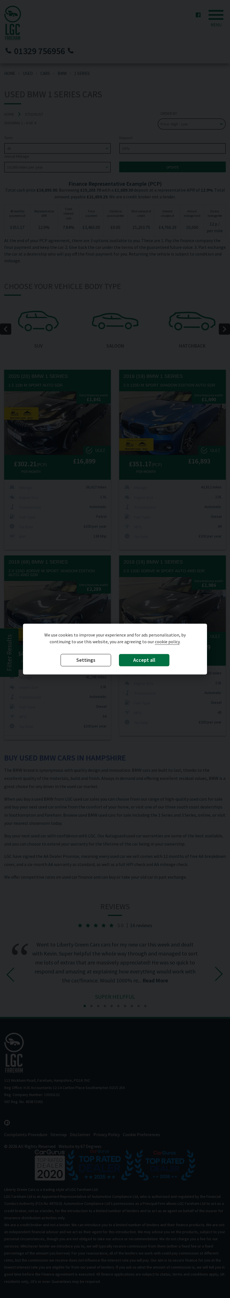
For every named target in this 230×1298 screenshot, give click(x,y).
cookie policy (167, 642)
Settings (85, 660)
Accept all (144, 660)
